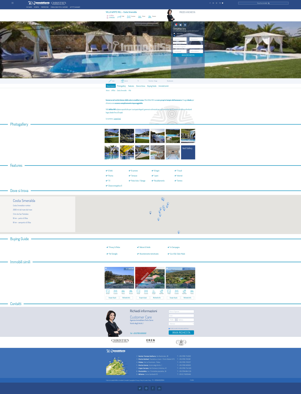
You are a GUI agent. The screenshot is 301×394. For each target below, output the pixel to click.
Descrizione (111, 86)
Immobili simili (163, 86)
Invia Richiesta (188, 55)
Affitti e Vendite (119, 380)
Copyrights (132, 380)
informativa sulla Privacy (183, 328)
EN (213, 3)
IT (210, 3)
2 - (146, 356)
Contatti (126, 380)
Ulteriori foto (180, 33)
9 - (140, 374)
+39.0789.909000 (139, 333)
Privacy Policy (139, 380)
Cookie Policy (147, 380)
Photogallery (121, 86)
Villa (129, 90)
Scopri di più (112, 298)
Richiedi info (126, 298)
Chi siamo (29, 7)
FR (220, 3)
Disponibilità (180, 36)
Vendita (36, 7)
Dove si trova (140, 86)
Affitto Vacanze (75, 7)
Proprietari (45, 7)
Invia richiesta (181, 332)
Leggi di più (117, 119)
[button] (163, 207)
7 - (142, 368)
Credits (192, 380)
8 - (141, 371)
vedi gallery (187, 148)
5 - (142, 365)
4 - (139, 362)
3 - (142, 359)
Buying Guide (151, 86)
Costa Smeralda (121, 90)
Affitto (113, 90)
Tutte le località (110, 380)
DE (216, 3)
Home (107, 90)
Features (131, 86)
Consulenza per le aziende (59, 7)
